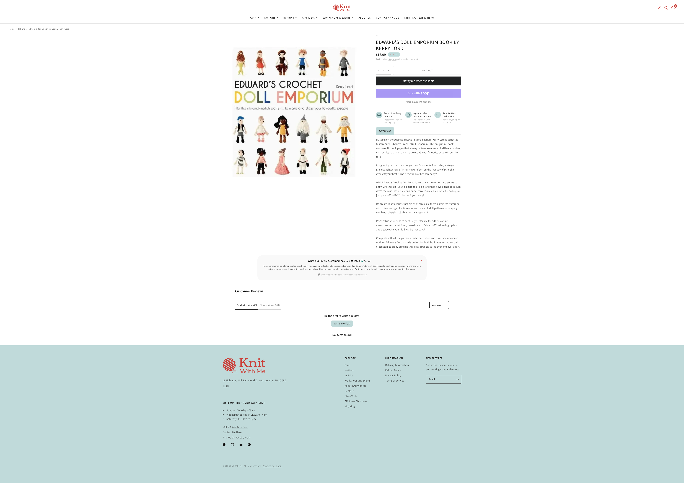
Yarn (253, 17)
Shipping (392, 59)
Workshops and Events (357, 380)
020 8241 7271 (240, 426)
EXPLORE (350, 358)
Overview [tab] (385, 131)
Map (225, 385)
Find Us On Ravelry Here (236, 437)
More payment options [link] (419, 101)
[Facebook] (226, 445)
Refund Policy (393, 370)
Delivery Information (397, 365)
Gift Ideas (308, 17)
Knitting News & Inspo (419, 17)
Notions (269, 17)
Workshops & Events (337, 17)
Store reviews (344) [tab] (270, 305)
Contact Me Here (232, 432)
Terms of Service (394, 380)
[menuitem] (254, 18)
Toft (378, 35)
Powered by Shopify (272, 465)
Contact (349, 391)
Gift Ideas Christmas (356, 401)
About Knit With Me (355, 385)
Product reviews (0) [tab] (247, 305)
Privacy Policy (393, 375)
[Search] (666, 8)
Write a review (342, 323)
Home (11, 28)
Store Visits (351, 396)
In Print (288, 17)
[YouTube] (243, 445)
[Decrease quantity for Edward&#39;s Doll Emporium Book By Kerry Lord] (378, 70)
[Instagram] (235, 445)
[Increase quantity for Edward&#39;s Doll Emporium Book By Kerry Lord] (388, 70)
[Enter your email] (457, 379)
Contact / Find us (387, 17)
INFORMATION (394, 358)
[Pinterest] (252, 445)
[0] (672, 8)
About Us (365, 17)
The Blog (350, 406)
